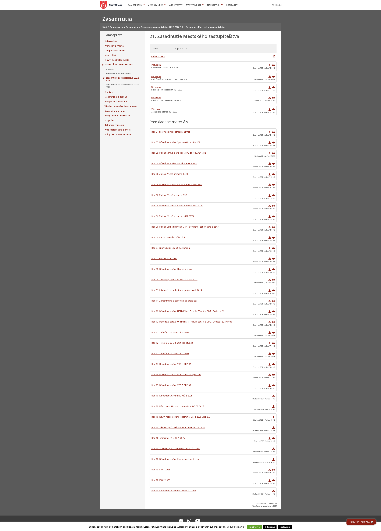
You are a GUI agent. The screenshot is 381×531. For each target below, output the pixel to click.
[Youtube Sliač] (197, 521)
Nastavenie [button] (285, 526)
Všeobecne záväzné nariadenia (120, 106)
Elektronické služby (114, 97)
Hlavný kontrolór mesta (116, 60)
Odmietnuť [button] (270, 526)
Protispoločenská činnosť (117, 129)
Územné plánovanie (114, 111)
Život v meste (193, 5)
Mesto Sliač (110, 55)
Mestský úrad (155, 5)
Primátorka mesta (114, 45)
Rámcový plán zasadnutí (118, 73)
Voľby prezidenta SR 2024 (117, 134)
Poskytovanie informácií (117, 115)
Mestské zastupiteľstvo (118, 64)
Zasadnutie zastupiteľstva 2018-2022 (122, 86)
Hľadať (278, 5)
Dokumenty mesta (114, 125)
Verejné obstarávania (115, 101)
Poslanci (110, 69)
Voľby (235, 5)
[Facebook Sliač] (181, 521)
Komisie (108, 92)
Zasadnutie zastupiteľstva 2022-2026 (122, 79)
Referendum (110, 41)
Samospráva (135, 5)
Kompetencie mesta (114, 50)
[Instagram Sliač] (189, 521)
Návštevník (213, 5)
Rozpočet (109, 120)
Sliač (111, 5)
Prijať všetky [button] (254, 526)
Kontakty (232, 5)
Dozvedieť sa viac (236, 526)
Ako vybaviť (175, 5)
